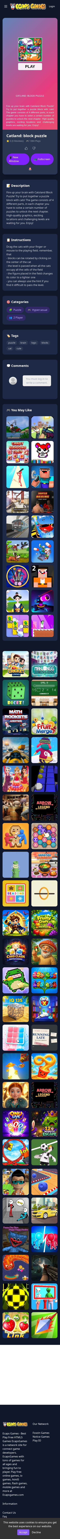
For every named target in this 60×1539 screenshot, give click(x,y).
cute (19, 348)
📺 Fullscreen (42, 159)
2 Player (16, 317)
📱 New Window (14, 159)
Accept (23, 1532)
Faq (5, 1516)
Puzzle (15, 310)
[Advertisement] (30, 1375)
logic (33, 342)
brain (23, 342)
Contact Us (9, 1512)
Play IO (37, 1440)
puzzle (11, 342)
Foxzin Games (41, 1433)
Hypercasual (37, 310)
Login (52, 6)
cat (10, 348)
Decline (36, 1532)
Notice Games (41, 1436)
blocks (45, 342)
